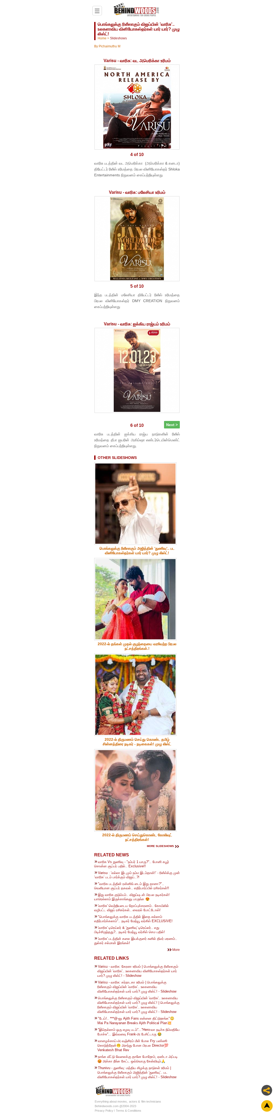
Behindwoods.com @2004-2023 (115, 1106)
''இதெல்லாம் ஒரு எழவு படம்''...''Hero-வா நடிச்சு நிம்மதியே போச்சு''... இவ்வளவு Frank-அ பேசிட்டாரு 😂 (138, 1032)
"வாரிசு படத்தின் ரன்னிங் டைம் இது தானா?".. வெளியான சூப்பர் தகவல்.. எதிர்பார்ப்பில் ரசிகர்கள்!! (131, 886)
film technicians (151, 1101)
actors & (134, 1101)
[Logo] (136, 10)
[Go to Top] (267, 1106)
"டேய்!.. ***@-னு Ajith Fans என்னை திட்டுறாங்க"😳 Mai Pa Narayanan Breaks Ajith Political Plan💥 (135, 1020)
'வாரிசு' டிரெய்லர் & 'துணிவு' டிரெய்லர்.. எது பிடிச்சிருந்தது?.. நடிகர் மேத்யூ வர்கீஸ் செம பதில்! (129, 930)
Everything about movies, (111, 1101)
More (176, 950)
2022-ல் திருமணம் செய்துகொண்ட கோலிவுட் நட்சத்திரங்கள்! (137, 837)
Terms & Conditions (128, 1110)
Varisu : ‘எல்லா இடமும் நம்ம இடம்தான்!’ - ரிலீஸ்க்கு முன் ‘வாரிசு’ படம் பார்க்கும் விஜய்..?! (137, 875)
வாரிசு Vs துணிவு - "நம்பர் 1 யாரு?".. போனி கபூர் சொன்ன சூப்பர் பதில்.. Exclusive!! (131, 864)
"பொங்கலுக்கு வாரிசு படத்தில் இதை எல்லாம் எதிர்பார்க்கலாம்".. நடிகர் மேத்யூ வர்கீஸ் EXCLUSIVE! (133, 919)
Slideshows (118, 38)
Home (102, 38)
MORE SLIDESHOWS (160, 846)
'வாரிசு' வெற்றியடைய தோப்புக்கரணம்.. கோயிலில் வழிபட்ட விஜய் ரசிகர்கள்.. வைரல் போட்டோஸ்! (131, 908)
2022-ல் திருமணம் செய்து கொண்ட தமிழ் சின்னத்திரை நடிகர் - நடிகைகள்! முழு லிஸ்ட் (137, 741)
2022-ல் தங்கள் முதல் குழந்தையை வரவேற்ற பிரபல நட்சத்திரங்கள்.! (137, 646)
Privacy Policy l (105, 1110)
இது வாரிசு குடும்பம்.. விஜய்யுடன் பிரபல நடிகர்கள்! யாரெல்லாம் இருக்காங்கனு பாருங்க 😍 (132, 897)
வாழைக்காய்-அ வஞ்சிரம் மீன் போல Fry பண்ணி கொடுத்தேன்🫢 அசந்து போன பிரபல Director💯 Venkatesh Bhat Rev (132, 1045)
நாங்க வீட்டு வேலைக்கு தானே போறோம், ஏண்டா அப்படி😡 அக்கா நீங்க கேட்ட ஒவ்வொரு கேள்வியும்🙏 (137, 1059)
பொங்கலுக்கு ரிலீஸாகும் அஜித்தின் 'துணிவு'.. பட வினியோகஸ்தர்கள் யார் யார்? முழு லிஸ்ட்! (137, 550)
